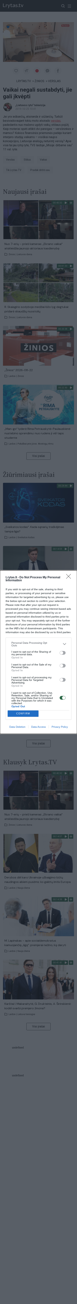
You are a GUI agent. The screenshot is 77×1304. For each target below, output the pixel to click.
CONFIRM (23, 713)
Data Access (38, 726)
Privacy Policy (60, 726)
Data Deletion (17, 726)
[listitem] (38, 644)
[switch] (63, 653)
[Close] (69, 577)
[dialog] (38, 652)
